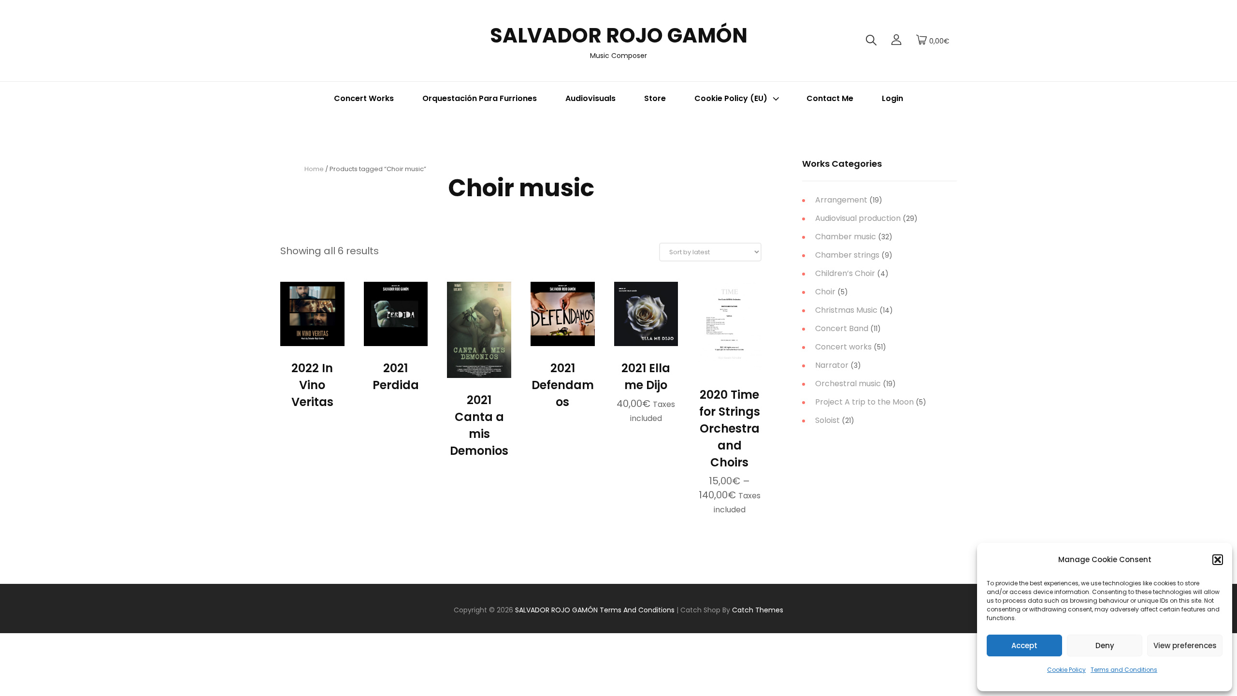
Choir (825, 291)
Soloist (827, 420)
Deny (1104, 645)
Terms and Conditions (1124, 670)
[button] (1218, 560)
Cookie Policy (1066, 670)
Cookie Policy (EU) (730, 98)
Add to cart (646, 335)
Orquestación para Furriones (479, 98)
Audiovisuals (590, 98)
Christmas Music (846, 310)
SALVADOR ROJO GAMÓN (619, 35)
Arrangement (841, 199)
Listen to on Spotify (312, 340)
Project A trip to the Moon (864, 401)
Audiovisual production (858, 218)
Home (314, 169)
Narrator (832, 365)
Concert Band (841, 328)
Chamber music (845, 236)
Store (655, 98)
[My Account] (896, 41)
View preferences (1185, 645)
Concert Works (364, 98)
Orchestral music (848, 383)
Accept (1024, 645)
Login (892, 98)
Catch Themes (757, 610)
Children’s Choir (845, 273)
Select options (729, 367)
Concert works (843, 346)
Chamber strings (847, 255)
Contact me (829, 98)
